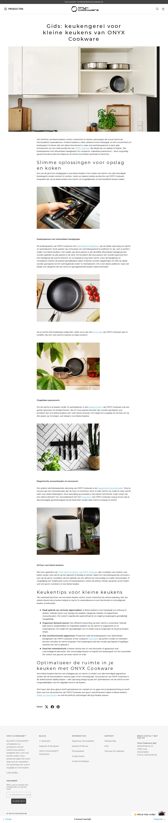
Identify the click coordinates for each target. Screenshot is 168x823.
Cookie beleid (78, 756)
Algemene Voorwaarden (83, 741)
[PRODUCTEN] (5, 9)
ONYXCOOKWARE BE (18, 813)
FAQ (106, 746)
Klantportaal (110, 741)
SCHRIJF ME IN (18, 801)
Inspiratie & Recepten (49, 746)
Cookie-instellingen (80, 761)
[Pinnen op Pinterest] (58, 707)
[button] (163, 9)
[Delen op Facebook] (52, 707)
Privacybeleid (78, 751)
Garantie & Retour (80, 746)
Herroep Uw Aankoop (114, 751)
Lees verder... (13, 772)
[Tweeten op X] (46, 707)
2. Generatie (44, 741)
